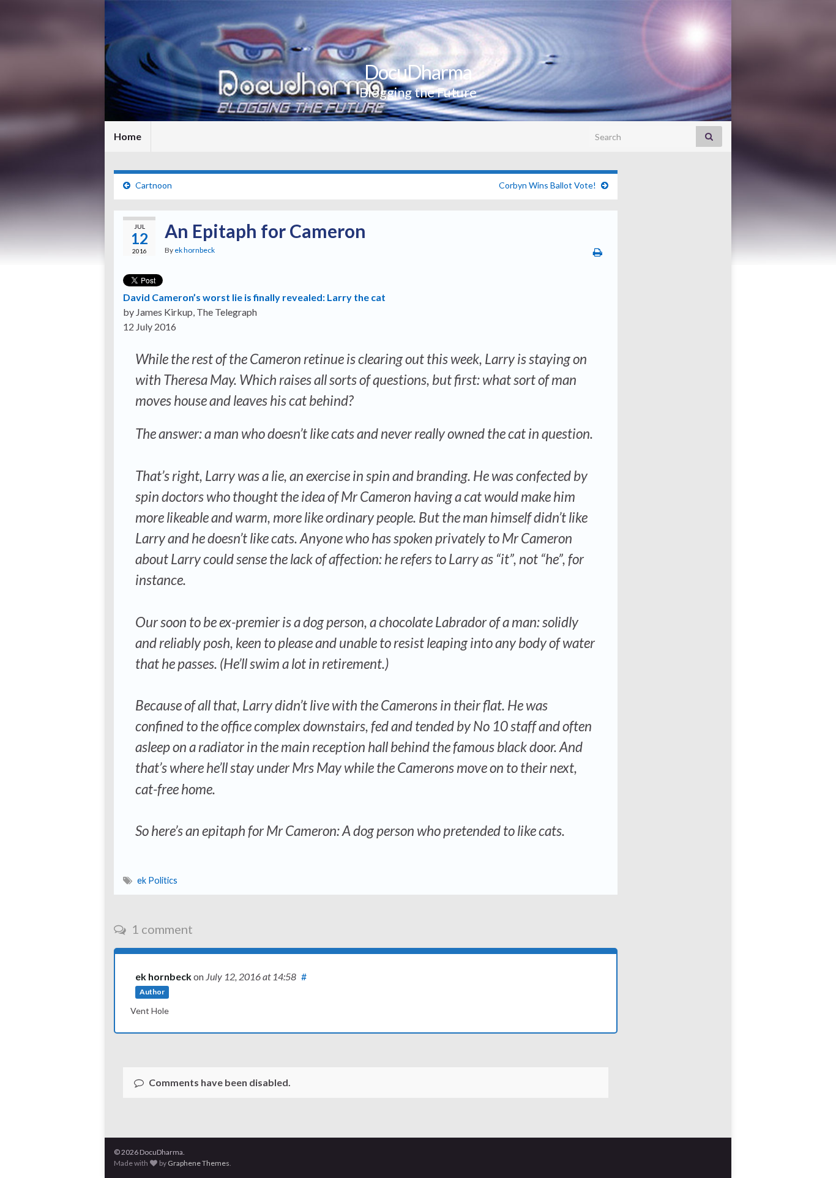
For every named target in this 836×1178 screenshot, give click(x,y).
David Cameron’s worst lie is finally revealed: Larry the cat (254, 297)
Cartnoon (153, 185)
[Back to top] (808, 1150)
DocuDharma (418, 72)
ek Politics (157, 880)
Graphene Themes (199, 1163)
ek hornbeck (194, 250)
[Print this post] (597, 252)
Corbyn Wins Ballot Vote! (547, 185)
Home (127, 136)
